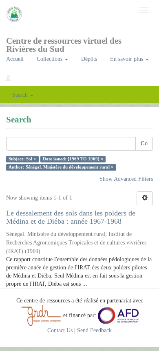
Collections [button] (50, 59)
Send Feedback (94, 330)
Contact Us (60, 330)
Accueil (15, 59)
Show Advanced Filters (126, 179)
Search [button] (20, 95)
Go (144, 143)
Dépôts (89, 59)
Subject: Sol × (22, 159)
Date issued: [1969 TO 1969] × (73, 159)
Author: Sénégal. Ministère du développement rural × (61, 167)
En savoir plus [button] (127, 59)
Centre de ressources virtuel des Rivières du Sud (63, 43)
